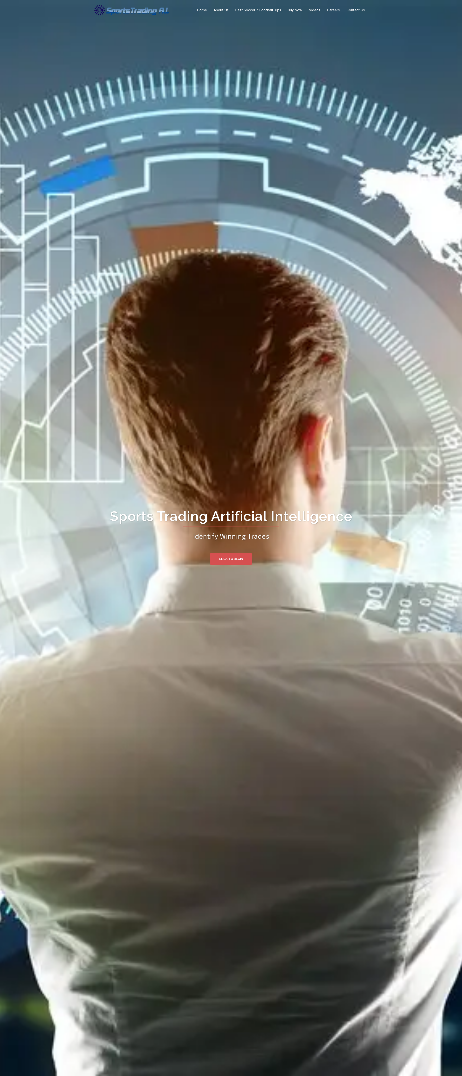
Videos (314, 10)
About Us (221, 10)
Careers (333, 10)
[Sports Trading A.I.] (131, 10)
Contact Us (355, 10)
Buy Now (295, 10)
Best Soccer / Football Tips (258, 10)
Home (202, 10)
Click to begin (231, 559)
